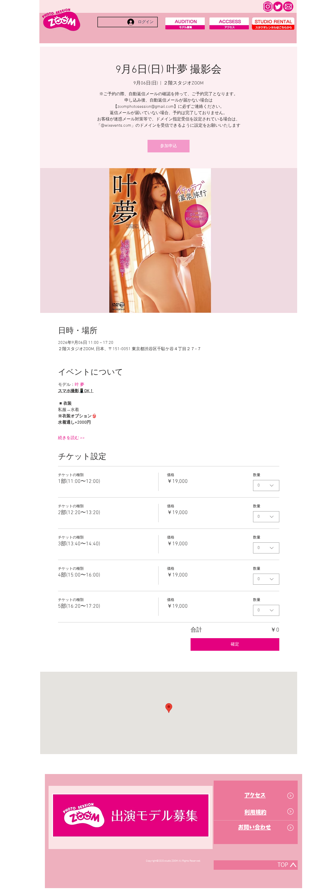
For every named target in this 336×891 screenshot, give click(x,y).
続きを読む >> (71, 438)
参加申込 (168, 146)
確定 (235, 644)
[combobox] (266, 485)
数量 (256, 475)
